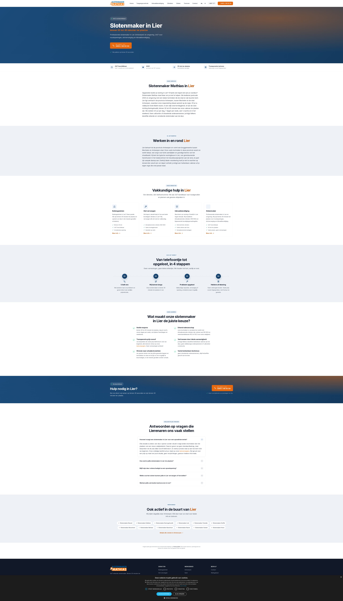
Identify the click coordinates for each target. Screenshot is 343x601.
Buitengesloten (163, 570)
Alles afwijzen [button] (179, 594)
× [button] (341, 577)
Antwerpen (188, 570)
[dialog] (171, 588)
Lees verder (183, 586)
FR (205, 3)
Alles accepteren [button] (164, 594)
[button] (171, 598)
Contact (213, 570)
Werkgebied (214, 573)
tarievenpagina (140, 346)
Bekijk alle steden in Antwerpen (170, 533)
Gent (186, 573)
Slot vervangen (162, 573)
